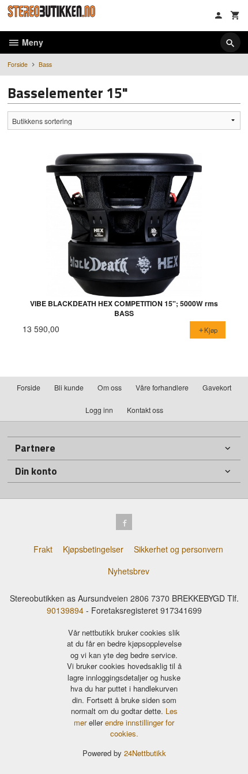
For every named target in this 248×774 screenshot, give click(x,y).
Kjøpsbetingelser (93, 549)
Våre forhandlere (162, 387)
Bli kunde (69, 387)
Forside (17, 64)
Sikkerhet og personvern (178, 549)
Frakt (42, 549)
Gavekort (216, 387)
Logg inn (99, 410)
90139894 (65, 610)
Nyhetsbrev (128, 571)
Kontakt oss (145, 410)
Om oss (109, 387)
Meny (31, 42)
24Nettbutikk (145, 752)
